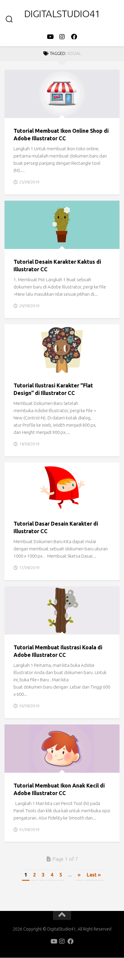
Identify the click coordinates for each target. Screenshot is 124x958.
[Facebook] (74, 36)
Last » (94, 874)
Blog (15, 112)
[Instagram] (62, 36)
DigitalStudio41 (62, 13)
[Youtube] (50, 36)
